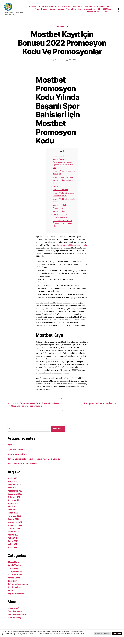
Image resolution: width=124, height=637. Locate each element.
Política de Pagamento (86, 6)
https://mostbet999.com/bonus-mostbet (72, 245)
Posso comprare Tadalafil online (22, 463)
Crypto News (13, 568)
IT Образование (15, 571)
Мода (10, 590)
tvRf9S (11, 445)
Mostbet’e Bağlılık (60, 214)
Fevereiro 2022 (14, 516)
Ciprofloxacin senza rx (18, 449)
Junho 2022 (13, 506)
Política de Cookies (69, 6)
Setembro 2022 (15, 500)
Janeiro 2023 (14, 488)
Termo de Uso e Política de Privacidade (49, 9)
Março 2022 (13, 513)
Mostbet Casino (59, 211)
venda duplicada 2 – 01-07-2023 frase (97, 9)
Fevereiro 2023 (14, 484)
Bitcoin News (13, 562)
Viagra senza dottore (17, 454)
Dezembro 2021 (15, 522)
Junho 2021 (13, 541)
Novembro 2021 (15, 525)
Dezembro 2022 (15, 491)
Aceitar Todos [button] (117, 633)
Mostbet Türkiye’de (60, 189)
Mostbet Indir (58, 186)
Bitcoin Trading (14, 565)
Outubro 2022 (14, 497)
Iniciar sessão (14, 608)
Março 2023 (13, 481)
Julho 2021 (13, 538)
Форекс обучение (16, 593)
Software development (18, 584)
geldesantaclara (58, 60)
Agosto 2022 (13, 503)
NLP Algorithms (15, 574)
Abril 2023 (12, 478)
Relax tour (12, 581)
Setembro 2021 (15, 531)
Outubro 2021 (14, 528)
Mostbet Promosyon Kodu (63, 177)
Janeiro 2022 (14, 519)
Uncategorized (62, 26)
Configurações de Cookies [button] (102, 633)
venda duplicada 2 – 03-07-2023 (99, 12)
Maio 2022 (12, 510)
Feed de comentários (17, 614)
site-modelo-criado (104, 6)
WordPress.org (14, 617)
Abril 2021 (12, 547)
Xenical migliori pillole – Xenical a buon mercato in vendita (34, 459)
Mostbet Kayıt (58, 156)
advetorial (32, 6)
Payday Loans (14, 578)
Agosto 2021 (13, 535)
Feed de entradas (16, 611)
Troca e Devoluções (73, 9)
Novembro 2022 (15, 494)
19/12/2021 (72, 60)
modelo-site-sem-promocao (49, 6)
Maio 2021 (12, 544)
